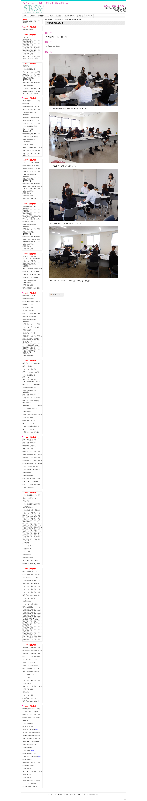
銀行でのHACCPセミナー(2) (31, 423)
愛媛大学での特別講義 (29, 316)
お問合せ (80, 16)
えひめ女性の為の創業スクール (32, 525)
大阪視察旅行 (27, 411)
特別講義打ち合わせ (29, 348)
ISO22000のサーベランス (30, 522)
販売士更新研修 (27, 366)
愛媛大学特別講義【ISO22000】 (28, 78)
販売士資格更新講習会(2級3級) (32, 637)
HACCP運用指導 (28, 723)
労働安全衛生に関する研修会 (31, 150)
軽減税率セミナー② (29, 333)
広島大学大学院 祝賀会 (30, 622)
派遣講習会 (26, 66)
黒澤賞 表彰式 (27, 330)
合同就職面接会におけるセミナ (32, 780)
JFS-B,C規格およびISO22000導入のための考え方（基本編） (32, 187)
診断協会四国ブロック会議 (31, 107)
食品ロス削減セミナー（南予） (32, 120)
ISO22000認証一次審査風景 (31, 732)
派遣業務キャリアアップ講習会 (32, 336)
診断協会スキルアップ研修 (31, 271)
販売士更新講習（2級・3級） (32, 288)
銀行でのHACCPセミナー (30, 429)
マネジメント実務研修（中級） (32, 513)
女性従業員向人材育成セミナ (31, 580)
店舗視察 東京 (27, 601)
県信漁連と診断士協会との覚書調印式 (31, 207)
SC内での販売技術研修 (30, 786)
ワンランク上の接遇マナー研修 (32, 686)
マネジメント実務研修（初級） (32, 519)
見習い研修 (26, 501)
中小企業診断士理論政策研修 (31, 504)
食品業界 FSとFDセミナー (31, 619)
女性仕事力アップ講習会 (30, 277)
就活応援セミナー (28, 631)
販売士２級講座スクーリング (31, 607)
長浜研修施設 (69, 16)
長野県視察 (26, 692)
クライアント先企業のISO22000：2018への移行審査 (32, 257)
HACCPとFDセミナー (29, 546)
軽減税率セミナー (28, 342)
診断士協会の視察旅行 (29, 395)
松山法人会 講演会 (29, 420)
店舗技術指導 (27, 549)
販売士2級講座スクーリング (31, 571)
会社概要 (50, 16)
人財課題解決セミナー (29, 507)
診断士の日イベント (29, 304)
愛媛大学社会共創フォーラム (31, 446)
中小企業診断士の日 (29, 69)
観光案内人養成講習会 (29, 744)
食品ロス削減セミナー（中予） (32, 101)
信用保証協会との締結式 (30, 137)
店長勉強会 (26, 543)
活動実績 (59, 16)
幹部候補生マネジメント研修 (31, 762)
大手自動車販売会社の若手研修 (32, 414)
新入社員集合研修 (28, 29)
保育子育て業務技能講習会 (31, 671)
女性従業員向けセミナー (30, 634)
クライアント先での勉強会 (31, 327)
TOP (24, 16)
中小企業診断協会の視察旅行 (31, 495)
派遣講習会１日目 (28, 45)
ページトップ (56, 294)
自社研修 (89, 16)
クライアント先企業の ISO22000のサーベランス (31, 380)
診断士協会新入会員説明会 (31, 339)
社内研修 (25, 721)
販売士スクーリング (29, 296)
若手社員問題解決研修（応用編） (29, 113)
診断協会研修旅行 (28, 299)
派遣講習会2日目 (28, 42)
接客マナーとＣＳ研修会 (30, 481)
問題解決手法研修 (28, 726)
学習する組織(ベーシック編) (31, 718)
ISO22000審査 (27, 214)
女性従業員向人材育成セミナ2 (32, 613)
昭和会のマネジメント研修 (31, 372)
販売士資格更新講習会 (29, 440)
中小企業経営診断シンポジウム (32, 221)
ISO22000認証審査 (28, 310)
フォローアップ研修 (29, 598)
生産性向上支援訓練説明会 (31, 432)
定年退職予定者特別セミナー (31, 88)
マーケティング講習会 (29, 783)
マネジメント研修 (28, 307)
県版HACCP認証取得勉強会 (31, 735)
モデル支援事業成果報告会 (31, 426)
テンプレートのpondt (125, 799)
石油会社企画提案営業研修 (31, 534)
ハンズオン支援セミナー (30, 560)
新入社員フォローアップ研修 (31, 48)
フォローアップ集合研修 (30, 604)
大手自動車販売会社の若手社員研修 (29, 281)
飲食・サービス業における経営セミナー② (31, 401)
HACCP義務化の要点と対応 (31, 469)
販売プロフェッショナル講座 (31, 313)
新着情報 (32, 16)
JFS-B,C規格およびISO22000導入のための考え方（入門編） (32, 240)
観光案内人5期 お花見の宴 (31, 738)
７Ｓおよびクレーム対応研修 (31, 540)
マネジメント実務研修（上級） (32, 586)
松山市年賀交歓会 (28, 487)
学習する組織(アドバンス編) (31, 709)
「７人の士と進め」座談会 (31, 162)
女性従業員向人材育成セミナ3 (32, 610)
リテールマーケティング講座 (31, 72)
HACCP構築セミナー (29, 674)
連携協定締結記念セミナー (31, 387)
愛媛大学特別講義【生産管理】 (32, 51)
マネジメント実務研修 (29, 199)
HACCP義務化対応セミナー (31, 345)
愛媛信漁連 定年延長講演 (31, 117)
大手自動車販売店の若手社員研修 (29, 140)
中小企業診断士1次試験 (30, 126)
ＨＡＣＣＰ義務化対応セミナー (32, 268)
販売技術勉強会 (27, 759)
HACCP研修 (26, 552)
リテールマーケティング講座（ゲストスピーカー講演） (31, 57)
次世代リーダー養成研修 (32, 756)
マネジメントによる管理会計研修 (29, 38)
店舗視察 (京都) (27, 747)
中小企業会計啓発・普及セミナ (32, 463)
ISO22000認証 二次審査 (30, 712)
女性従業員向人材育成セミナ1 (32, 616)
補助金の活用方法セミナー (31, 498)
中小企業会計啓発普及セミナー (32, 650)
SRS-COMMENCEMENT (73, 794)
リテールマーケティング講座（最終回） (31, 153)
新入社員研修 (27, 472)
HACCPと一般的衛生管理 (30, 466)
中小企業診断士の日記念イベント (29, 375)
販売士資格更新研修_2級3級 (31, 478)
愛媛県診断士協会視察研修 (31, 583)
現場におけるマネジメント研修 (32, 147)
